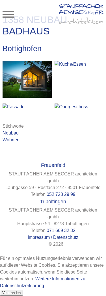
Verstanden (11, 293)
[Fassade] (27, 107)
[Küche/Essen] (79, 64)
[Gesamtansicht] (27, 79)
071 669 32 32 (61, 230)
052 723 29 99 (61, 194)
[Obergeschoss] (79, 107)
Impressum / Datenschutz (53, 237)
